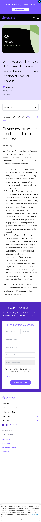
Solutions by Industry (9, 408)
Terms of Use (5, 451)
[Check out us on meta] (13, 425)
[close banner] (39, 1)
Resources (6, 416)
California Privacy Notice (9, 447)
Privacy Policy (9, 376)
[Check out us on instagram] (10, 425)
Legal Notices (6, 439)
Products (5, 404)
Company (5, 420)
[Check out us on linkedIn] (3, 425)
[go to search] (34, 18)
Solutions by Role (8, 412)
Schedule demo (20, 9)
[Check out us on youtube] (7, 425)
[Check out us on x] (17, 425)
